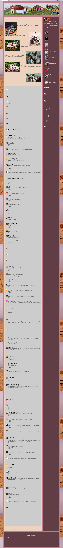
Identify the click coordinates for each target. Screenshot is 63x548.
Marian (9, 471)
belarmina (9, 142)
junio (46, 109)
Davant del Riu (10, 259)
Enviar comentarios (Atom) (12, 529)
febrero (47, 120)
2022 (46, 93)
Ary (8, 347)
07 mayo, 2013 (12, 493)
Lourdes (9, 284)
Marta (9, 370)
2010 (46, 125)
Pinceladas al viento (10, 5)
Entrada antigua (38, 527)
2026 (46, 88)
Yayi (8, 464)
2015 (46, 101)
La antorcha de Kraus (48, 74)
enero (47, 121)
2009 (46, 126)
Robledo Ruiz (10, 148)
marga (9, 356)
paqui (9, 377)
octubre (47, 107)
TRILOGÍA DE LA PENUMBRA (52, 63)
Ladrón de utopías (47, 62)
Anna (9, 266)
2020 (46, 95)
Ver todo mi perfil (46, 27)
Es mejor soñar (47, 30)
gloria (9, 399)
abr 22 (47, 115)
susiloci (9, 230)
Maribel (9, 445)
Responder (9, 93)
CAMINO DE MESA (51, 42)
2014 (46, 102)
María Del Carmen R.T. (11, 223)
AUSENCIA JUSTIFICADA (52, 69)
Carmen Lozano (10, 158)
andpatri (9, 235)
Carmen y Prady (10, 363)
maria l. (9, 487)
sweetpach (9, 209)
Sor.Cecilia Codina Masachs (12, 477)
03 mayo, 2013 (12, 464)
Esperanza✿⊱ (10, 300)
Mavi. (9, 451)
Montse (9, 112)
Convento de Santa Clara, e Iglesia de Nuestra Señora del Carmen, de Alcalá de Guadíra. (52, 82)
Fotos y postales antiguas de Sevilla (50, 80)
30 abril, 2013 (17, 384)
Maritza (9, 217)
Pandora (9, 424)
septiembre (47, 108)
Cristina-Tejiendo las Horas (12, 192)
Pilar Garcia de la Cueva (11, 95)
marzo (47, 119)
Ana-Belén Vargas (10, 135)
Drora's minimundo (11, 412)
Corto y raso (46, 48)
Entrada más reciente (9, 527)
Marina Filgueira (10, 318)
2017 (46, 99)
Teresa (9, 289)
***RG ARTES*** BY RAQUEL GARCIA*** (13, 178)
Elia (8, 308)
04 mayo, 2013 (12, 471)
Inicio (24, 527)
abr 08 (47, 117)
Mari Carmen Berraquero (11, 384)
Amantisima (10, 153)
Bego (9, 186)
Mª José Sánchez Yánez (11, 129)
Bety (8, 500)
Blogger (36, 535)
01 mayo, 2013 (12, 437)
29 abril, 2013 (15, 135)
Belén (9, 203)
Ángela (50, 18)
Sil (8, 164)
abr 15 (47, 116)
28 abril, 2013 (17, 95)
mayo (47, 110)
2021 (46, 94)
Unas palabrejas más (48, 56)
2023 (46, 92)
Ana (19, 55)
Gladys (9, 437)
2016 (46, 100)
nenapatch (9, 295)
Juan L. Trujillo (47, 68)
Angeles (9, 418)
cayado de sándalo (48, 50)
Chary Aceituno (10, 273)
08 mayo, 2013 (12, 500)
